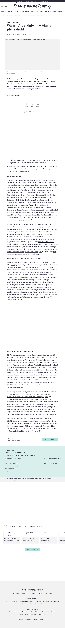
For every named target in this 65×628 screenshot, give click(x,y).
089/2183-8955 (55, 601)
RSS (40, 593)
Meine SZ (3, 11)
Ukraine (22, 11)
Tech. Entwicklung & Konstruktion (52, 458)
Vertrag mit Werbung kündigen (48, 611)
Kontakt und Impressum (25, 619)
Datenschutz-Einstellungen (26, 601)
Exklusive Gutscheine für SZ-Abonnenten (22, 527)
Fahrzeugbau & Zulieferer (11, 463)
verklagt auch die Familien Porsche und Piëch (38, 215)
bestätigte (14, 265)
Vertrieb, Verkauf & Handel (50, 466)
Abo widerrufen (39, 603)
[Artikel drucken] (38, 104)
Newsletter (24, 593)
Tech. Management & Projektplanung (14, 466)
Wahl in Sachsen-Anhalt (32, 11)
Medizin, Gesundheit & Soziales (13, 458)
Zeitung (21, 1)
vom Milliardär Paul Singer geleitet (33, 202)
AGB (7, 601)
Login (62, 7)
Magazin (27, 1)
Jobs (50, 593)
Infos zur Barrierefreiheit (39, 619)
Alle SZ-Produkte (44, 1)
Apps (45, 593)
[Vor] (63, 11)
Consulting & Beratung (10, 461)
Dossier (36, 1)
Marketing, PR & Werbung (50, 461)
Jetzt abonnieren (57, 7)
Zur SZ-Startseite (50, 439)
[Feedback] (32, 104)
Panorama (61, 11)
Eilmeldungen (33, 593)
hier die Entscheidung (48, 267)
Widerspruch (42, 614)
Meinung (54, 11)
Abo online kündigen (27, 604)
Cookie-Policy (34, 611)
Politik (42, 11)
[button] (32, 39)
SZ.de (16, 1)
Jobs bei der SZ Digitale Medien (13, 480)
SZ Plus (10, 11)
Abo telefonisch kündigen (42, 601)
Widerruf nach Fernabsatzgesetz (28, 614)
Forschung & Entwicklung (11, 468)
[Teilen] (26, 104)
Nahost (16, 11)
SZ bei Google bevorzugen (34, 112)
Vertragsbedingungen (14, 611)
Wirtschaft (48, 11)
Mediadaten (16, 593)
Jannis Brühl (14, 95)
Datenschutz (14, 601)
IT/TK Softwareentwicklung (50, 463)
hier (27, 434)
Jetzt (32, 1)
